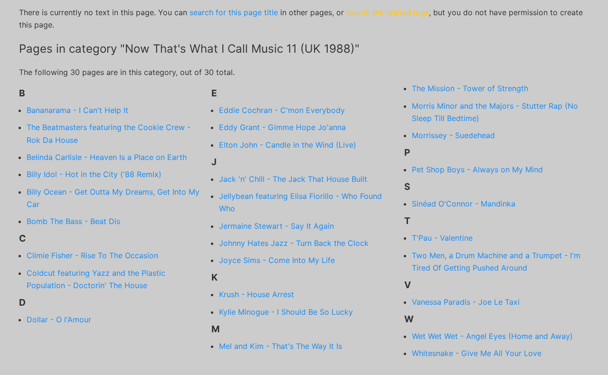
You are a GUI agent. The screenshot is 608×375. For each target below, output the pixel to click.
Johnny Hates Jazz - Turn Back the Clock (294, 243)
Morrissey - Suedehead (453, 135)
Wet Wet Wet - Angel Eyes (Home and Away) (492, 336)
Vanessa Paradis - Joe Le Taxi (466, 302)
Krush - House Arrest (256, 294)
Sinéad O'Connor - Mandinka (463, 203)
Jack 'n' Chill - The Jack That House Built (293, 179)
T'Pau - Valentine (442, 238)
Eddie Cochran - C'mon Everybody (282, 110)
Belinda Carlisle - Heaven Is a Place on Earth (107, 157)
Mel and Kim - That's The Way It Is (280, 346)
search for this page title (234, 12)
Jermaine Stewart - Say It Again (276, 226)
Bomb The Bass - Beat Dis (73, 221)
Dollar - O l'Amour (59, 319)
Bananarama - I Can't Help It (77, 110)
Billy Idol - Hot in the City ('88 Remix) (94, 174)
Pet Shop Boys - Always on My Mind (477, 169)
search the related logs (387, 12)
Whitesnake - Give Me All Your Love (477, 353)
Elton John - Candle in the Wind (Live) (287, 145)
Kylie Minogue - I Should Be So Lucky (286, 312)
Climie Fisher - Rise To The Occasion (92, 255)
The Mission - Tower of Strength (470, 88)
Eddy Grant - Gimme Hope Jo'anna (282, 127)
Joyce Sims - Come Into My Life (277, 260)
